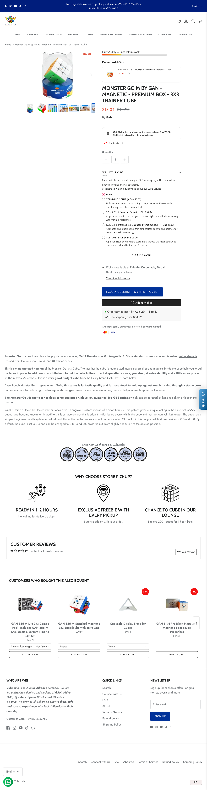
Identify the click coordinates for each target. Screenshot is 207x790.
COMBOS (89, 34)
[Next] (91, 74)
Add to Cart (141, 255)
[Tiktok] (20, 6)
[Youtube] (15, 6)
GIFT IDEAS (73, 34)
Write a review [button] (186, 552)
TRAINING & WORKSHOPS (140, 34)
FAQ (105, 700)
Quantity (107, 152)
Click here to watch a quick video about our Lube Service (131, 188)
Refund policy (110, 718)
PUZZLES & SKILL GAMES (110, 34)
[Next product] (196, 622)
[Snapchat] (25, 6)
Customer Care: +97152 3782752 (26, 719)
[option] (60, 75)
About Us (107, 706)
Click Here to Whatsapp (103, 8)
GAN (109, 117)
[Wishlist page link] (179, 21)
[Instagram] (11, 6)
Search (106, 688)
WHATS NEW (32, 34)
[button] (141, 74)
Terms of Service (112, 712)
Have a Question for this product (132, 292)
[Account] (185, 21)
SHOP (17, 34)
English (195, 6)
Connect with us (111, 694)
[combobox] (30, 647)
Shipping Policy (111, 724)
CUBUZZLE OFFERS (53, 34)
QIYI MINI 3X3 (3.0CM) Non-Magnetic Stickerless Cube (144, 69)
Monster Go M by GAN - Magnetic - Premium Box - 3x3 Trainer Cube (51, 44)
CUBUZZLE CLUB (185, 34)
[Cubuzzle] (10, 21)
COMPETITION (164, 34)
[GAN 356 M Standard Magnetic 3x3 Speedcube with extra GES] (79, 604)
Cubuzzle (19, 781)
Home (8, 44)
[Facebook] (6, 6)
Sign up (160, 716)
